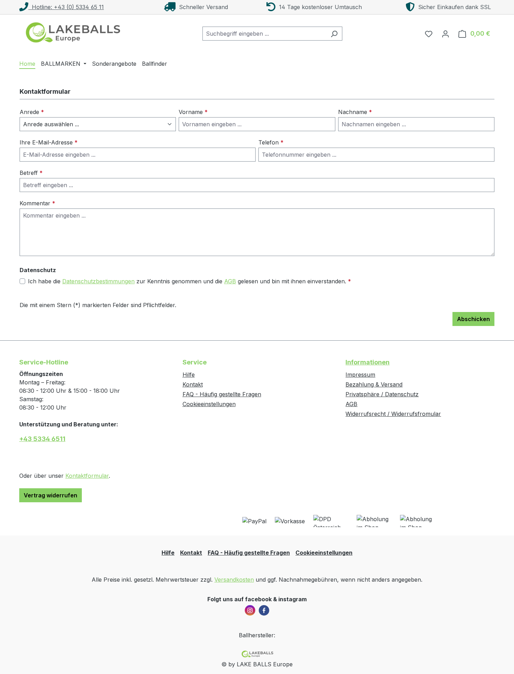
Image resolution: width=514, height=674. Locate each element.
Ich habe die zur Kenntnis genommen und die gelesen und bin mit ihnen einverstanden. (189, 281)
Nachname (355, 111)
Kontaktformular (87, 475)
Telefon (271, 142)
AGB (230, 281)
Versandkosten (234, 579)
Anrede (32, 111)
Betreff (31, 172)
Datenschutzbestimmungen (98, 281)
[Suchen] (334, 34)
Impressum (360, 374)
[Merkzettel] (428, 34)
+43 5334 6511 (42, 438)
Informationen (367, 362)
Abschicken (473, 318)
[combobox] (264, 34)
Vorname (193, 111)
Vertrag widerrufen (50, 495)
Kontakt (193, 384)
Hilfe (189, 374)
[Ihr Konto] (445, 34)
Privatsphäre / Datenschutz (382, 394)
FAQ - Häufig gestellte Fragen (222, 394)
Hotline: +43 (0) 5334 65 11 (66, 6)
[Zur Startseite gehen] (71, 32)
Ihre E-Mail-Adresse (49, 142)
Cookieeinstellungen (209, 403)
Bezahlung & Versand (373, 384)
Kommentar (37, 203)
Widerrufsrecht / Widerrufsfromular (393, 413)
